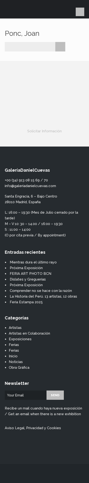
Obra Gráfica (19, 367)
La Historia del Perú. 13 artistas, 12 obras (43, 296)
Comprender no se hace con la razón (41, 291)
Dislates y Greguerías (28, 279)
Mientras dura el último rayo (33, 262)
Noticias (16, 362)
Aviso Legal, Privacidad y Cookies (33, 428)
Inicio (13, 356)
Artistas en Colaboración (29, 333)
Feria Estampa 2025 (26, 302)
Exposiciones (20, 339)
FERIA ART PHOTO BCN (30, 273)
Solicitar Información (44, 131)
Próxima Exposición (26, 268)
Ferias (14, 345)
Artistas (15, 328)
